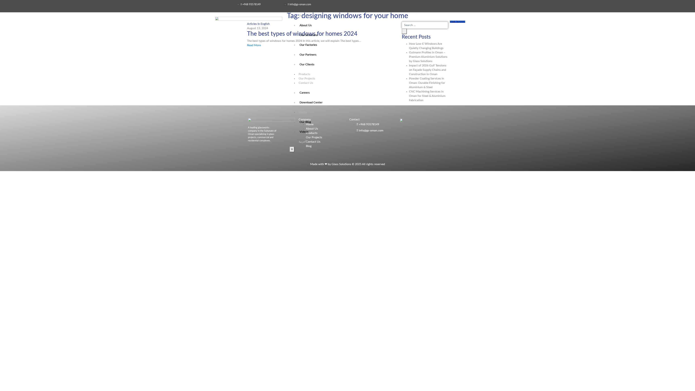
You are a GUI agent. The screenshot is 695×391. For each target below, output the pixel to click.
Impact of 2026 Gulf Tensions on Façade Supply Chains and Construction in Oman (427, 70)
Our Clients (307, 64)
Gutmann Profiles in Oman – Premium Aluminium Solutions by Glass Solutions (428, 57)
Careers (305, 92)
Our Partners (308, 54)
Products (304, 74)
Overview (305, 15)
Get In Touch (457, 22)
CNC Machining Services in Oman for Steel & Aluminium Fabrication (427, 96)
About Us (306, 25)
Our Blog (305, 122)
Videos (304, 131)
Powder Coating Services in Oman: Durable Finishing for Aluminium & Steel (427, 83)
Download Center (311, 102)
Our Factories (308, 44)
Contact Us (306, 82)
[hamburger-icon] (416, 13)
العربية (303, 141)
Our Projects (307, 78)
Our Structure (309, 35)
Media (303, 112)
